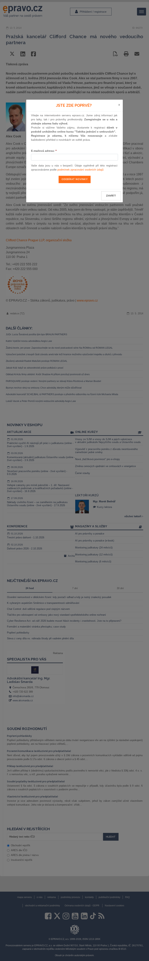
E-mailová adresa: (43, 150)
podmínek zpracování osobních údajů (80, 169)
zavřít (111, 195)
